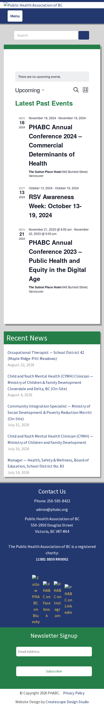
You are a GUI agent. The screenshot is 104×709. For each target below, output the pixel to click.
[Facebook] (46, 599)
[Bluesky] (36, 599)
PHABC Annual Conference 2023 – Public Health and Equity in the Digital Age (57, 260)
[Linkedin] (68, 599)
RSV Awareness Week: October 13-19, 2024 (55, 205)
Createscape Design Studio (67, 701)
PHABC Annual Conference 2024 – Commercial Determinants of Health (55, 144)
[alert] (52, 77)
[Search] (84, 35)
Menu (15, 15)
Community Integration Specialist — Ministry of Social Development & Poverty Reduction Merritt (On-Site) (50, 412)
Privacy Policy (74, 693)
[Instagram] (57, 599)
